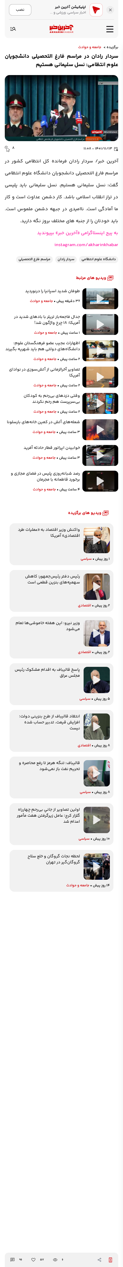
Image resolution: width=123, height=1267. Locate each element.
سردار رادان (66, 259)
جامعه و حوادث (89, 47)
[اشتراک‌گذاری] (99, 1259)
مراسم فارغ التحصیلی (34, 259)
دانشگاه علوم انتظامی (99, 259)
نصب (20, 10)
